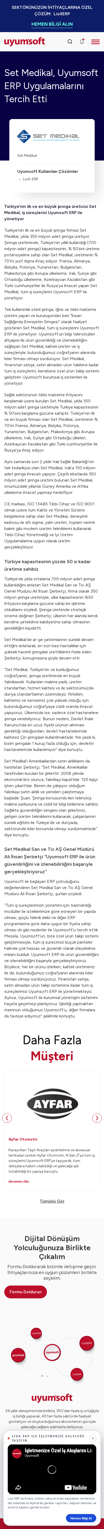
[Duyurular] (82, 41)
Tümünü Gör (52, 1201)
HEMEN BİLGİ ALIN (52, 24)
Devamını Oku (19, 1181)
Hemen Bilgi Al (81, 1518)
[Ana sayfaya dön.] (16, 42)
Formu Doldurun (26, 1291)
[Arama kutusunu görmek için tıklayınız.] (70, 41)
